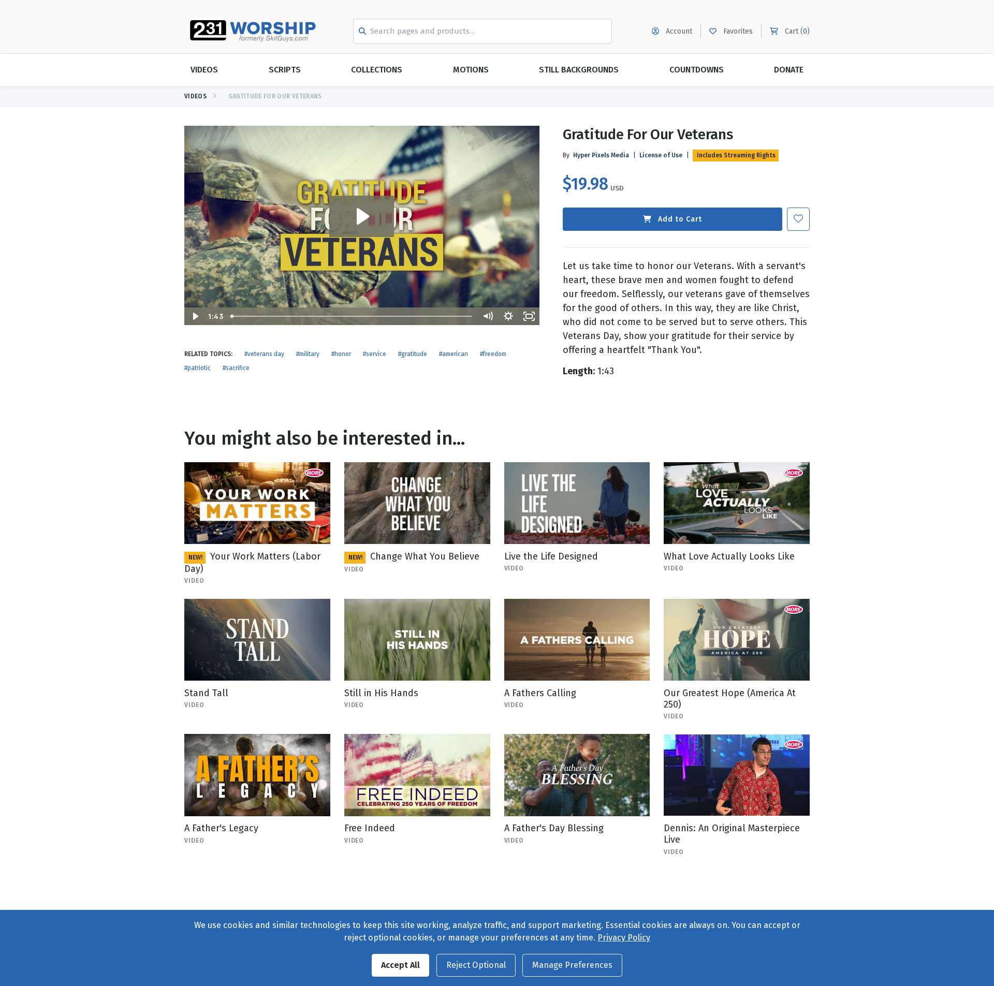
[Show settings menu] (508, 316)
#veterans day (264, 354)
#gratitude (412, 354)
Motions (471, 70)
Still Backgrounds (579, 70)
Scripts (285, 70)
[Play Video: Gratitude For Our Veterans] (361, 216)
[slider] (352, 316)
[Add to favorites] (798, 219)
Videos (204, 70)
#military (307, 354)
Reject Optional (476, 965)
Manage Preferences (572, 965)
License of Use (660, 155)
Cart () (796, 31)
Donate (788, 70)
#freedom (493, 354)
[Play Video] (194, 316)
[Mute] (487, 316)
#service (374, 354)
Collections (376, 70)
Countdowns (696, 70)
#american (453, 354)
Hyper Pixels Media (601, 155)
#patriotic (197, 368)
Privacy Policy (623, 938)
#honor (341, 354)
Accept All (400, 965)
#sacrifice (236, 368)
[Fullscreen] (529, 316)
